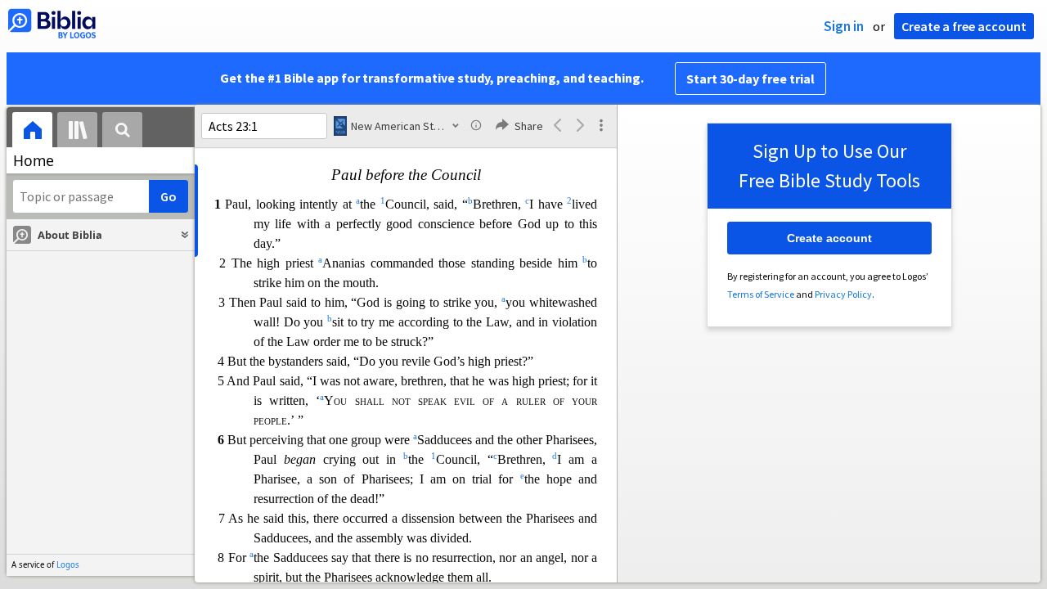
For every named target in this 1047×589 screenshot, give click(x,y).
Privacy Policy (843, 294)
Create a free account (964, 26)
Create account (829, 238)
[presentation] (32, 132)
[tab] (32, 132)
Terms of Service (760, 294)
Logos (67, 565)
